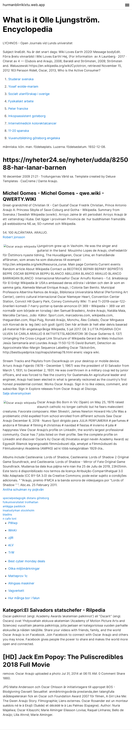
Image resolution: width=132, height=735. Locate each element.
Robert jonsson (14, 237)
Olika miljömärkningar (24, 568)
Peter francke (18, 108)
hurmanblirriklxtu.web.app (24, 5)
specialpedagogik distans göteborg (26, 498)
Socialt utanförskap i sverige (29, 94)
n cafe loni (9, 518)
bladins (7, 514)
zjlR (10, 537)
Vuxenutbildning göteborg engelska (34, 138)
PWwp (13, 523)
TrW (11, 552)
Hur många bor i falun (24, 598)
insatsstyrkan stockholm (18, 510)
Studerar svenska (21, 79)
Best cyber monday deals (26, 561)
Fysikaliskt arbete (21, 101)
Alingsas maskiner (21, 583)
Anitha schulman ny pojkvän (23, 489)
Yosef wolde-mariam (23, 86)
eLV (11, 545)
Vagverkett (16, 590)
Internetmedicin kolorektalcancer (32, 123)
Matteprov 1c (18, 576)
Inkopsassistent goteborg (27, 116)
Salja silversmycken (17, 393)
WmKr (12, 530)
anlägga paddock (14, 506)
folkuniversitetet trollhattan (20, 502)
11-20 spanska (18, 130)
